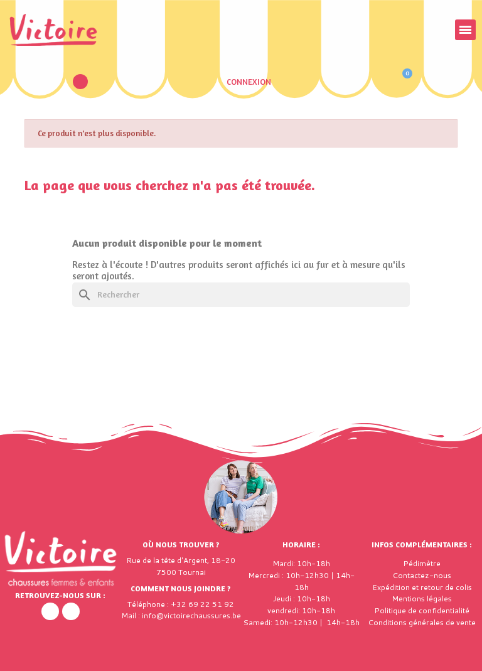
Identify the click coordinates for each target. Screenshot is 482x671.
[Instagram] (71, 611)
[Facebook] (50, 611)
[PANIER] (401, 81)
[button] (80, 81)
